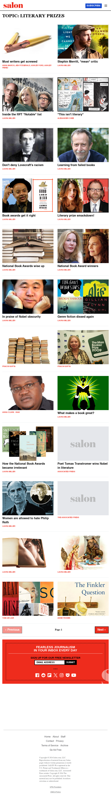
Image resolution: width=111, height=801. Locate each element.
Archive (64, 746)
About (56, 737)
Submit (70, 662)
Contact (50, 741)
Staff (63, 737)
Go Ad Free (55, 750)
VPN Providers (55, 787)
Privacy (60, 741)
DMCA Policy (55, 792)
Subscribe (94, 6)
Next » (101, 629)
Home (47, 737)
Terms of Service (49, 746)
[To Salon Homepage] (13, 5)
